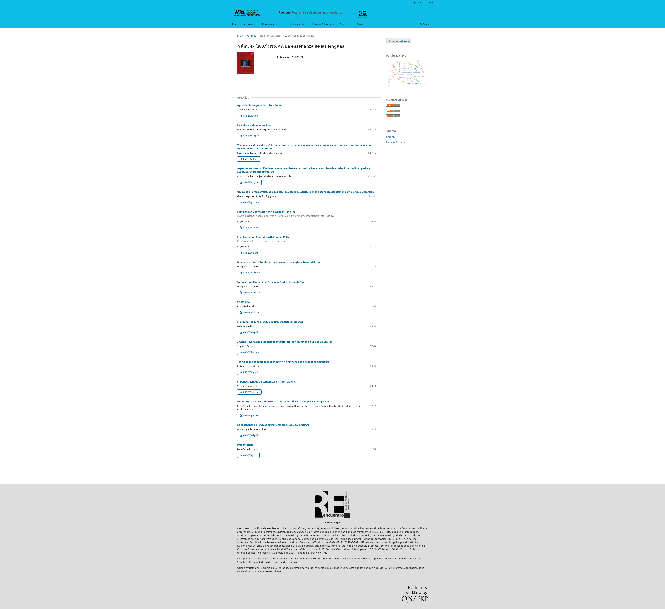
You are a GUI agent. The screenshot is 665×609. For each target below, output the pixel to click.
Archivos (251, 35)
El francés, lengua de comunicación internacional (266, 381)
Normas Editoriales (323, 24)
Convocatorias (298, 24)
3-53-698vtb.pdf (250, 135)
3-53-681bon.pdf (250, 312)
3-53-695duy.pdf (250, 182)
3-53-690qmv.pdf (251, 292)
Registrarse (417, 2)
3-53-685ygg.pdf (250, 392)
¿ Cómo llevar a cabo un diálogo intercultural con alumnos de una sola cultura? (284, 341)
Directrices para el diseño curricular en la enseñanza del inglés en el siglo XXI (283, 401)
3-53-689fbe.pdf (250, 115)
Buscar (361, 24)
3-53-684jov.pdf (250, 415)
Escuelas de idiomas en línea (254, 125)
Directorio (345, 24)
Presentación (245, 444)
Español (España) (396, 142)
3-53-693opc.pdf (250, 227)
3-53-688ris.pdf (250, 332)
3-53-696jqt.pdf (250, 159)
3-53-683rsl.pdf (250, 435)
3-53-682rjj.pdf (249, 455)
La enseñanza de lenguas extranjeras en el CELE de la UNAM (273, 424)
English (390, 137)
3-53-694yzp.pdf (250, 202)
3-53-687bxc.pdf (250, 352)
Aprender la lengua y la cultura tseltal (259, 105)
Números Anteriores (273, 24)
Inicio (235, 24)
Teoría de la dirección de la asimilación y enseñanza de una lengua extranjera (283, 361)
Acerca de (249, 24)
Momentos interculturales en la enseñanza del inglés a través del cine (278, 262)
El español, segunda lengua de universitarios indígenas (270, 321)
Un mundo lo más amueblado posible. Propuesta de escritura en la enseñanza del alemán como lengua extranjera (305, 191)
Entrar (430, 2)
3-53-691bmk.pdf (251, 272)
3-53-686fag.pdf (250, 372)
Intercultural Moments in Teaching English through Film (271, 282)
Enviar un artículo (399, 40)
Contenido (243, 302)
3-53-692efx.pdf (250, 252)
